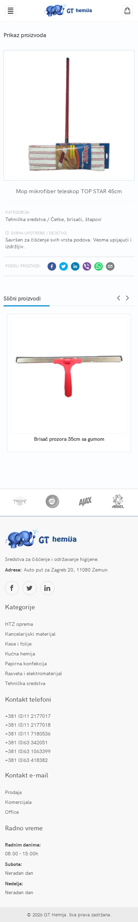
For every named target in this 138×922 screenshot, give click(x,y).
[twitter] (63, 266)
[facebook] (51, 266)
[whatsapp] (98, 266)
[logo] (42, 539)
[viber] (86, 266)
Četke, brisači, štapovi (76, 218)
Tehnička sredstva (25, 218)
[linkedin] (75, 266)
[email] (110, 266)
